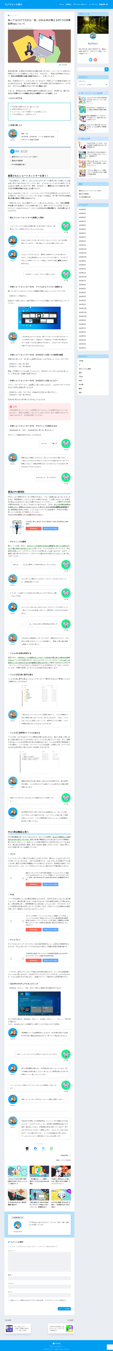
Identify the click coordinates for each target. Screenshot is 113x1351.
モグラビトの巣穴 (13, 4)
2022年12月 (83, 308)
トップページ (93, 4)
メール (11, 1283)
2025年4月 (82, 233)
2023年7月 (82, 281)
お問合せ (68, 4)
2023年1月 (82, 304)
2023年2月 (82, 300)
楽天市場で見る (33, 528)
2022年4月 (82, 340)
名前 (10, 1275)
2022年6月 (82, 332)
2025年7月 (82, 221)
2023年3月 (82, 296)
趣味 (80, 388)
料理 (80, 380)
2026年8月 (82, 209)
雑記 (80, 392)
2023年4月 (82, 292)
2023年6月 (82, 285)
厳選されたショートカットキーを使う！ (25, 157)
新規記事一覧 (103, 4)
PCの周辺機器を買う (19, 164)
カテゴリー (82, 81)
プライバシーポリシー (80, 4)
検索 (107, 69)
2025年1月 (82, 245)
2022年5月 (82, 336)
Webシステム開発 (85, 369)
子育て (81, 377)
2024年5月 (82, 265)
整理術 (69, 1160)
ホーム (62, 4)
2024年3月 (82, 269)
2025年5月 (82, 229)
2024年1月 (82, 273)
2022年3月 (82, 344)
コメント (12, 1251)
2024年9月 (82, 261)
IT (70, 1155)
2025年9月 (82, 213)
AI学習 (81, 361)
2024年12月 (83, 249)
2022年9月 (82, 320)
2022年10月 (83, 316)
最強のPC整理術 (17, 161)
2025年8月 (82, 217)
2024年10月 (83, 257)
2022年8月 (82, 324)
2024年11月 (83, 253)
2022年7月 (82, 328)
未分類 (81, 384)
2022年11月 (83, 312)
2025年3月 (82, 237)
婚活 (80, 373)
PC (63, 1160)
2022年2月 (82, 348)
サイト (10, 1292)
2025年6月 (82, 225)
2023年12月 (83, 277)
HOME (57, 1343)
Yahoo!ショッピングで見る (50, 528)
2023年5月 (82, 288)
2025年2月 (82, 241)
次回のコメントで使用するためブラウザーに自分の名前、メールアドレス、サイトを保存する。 (38, 1300)
